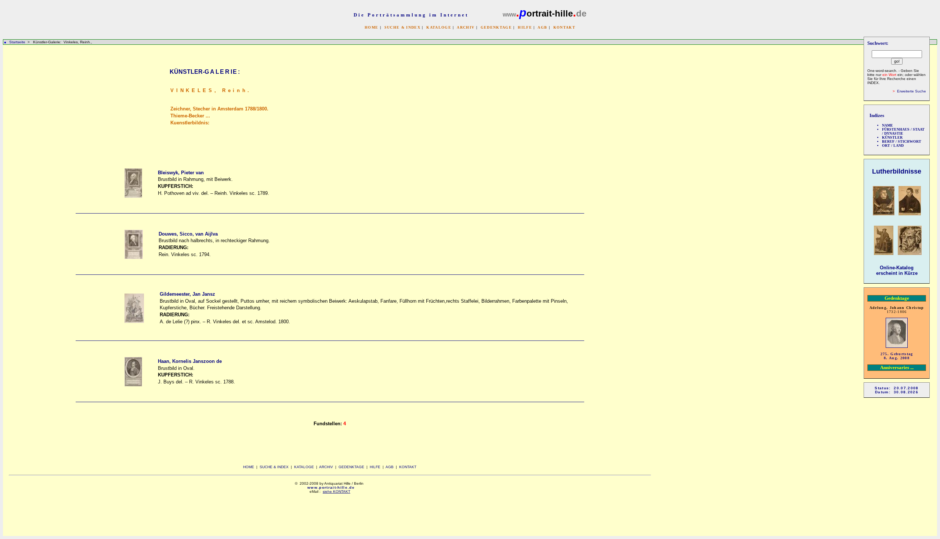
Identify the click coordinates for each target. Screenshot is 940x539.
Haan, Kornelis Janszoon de (190, 361)
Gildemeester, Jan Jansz (187, 294)
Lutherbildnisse (896, 171)
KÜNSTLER (892, 137)
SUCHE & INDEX (402, 27)
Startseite (17, 42)
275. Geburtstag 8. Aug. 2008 (897, 356)
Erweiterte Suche (911, 91)
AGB (542, 27)
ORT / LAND (893, 145)
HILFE (525, 27)
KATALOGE (438, 27)
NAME (887, 125)
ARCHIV (465, 27)
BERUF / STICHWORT (901, 141)
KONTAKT (564, 27)
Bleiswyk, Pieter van (181, 172)
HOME (371, 27)
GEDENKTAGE (496, 27)
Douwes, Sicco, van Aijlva (188, 234)
